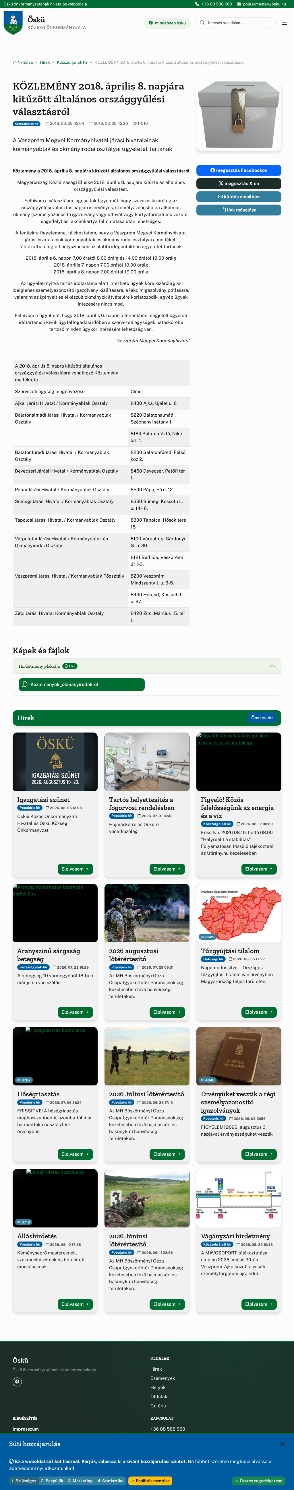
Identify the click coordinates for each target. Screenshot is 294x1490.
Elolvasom (73, 869)
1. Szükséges (24, 1481)
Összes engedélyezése (260, 1481)
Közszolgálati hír (72, 62)
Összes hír (262, 717)
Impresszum (26, 1429)
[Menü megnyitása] (284, 23)
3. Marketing (80, 1481)
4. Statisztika (110, 1481)
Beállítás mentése (152, 1481)
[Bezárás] (282, 1443)
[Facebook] (17, 1382)
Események (162, 1378)
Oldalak (158, 1396)
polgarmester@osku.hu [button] (264, 4)
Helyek (158, 1387)
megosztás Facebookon (241, 170)
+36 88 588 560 (217, 4)
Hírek (45, 62)
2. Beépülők (52, 1481)
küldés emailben (241, 196)
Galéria (158, 1406)
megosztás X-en (241, 183)
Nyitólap (25, 62)
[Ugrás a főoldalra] (13, 23)
